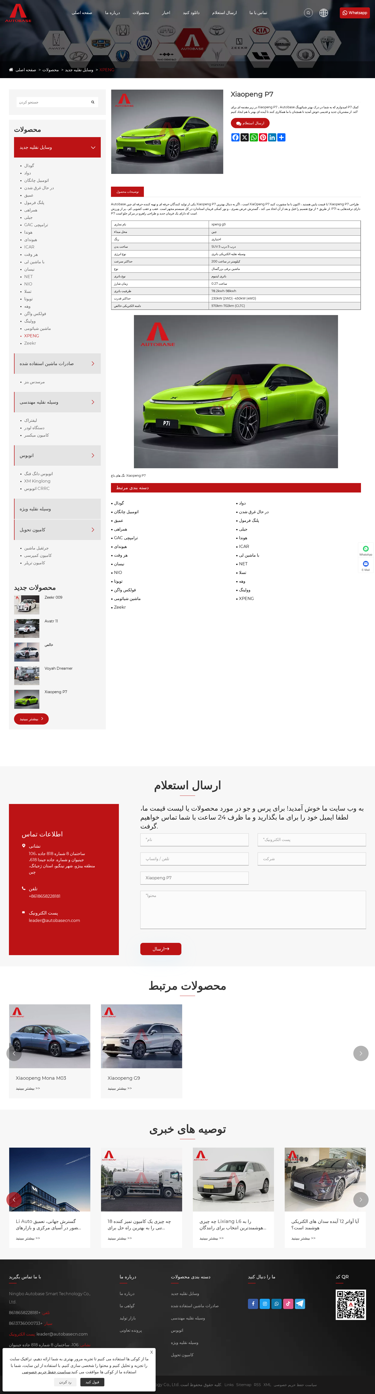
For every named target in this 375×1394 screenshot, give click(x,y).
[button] (14, 1053)
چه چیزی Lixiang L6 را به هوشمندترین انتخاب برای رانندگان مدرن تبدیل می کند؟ (231, 1225)
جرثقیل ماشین (36, 548)
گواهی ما (127, 1305)
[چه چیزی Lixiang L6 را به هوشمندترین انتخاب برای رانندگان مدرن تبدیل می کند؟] (233, 1179)
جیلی (28, 217)
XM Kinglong (37, 481)
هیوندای (30, 239)
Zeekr (30, 343)
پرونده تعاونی (131, 1330)
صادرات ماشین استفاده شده (47, 363)
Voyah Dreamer (59, 668)
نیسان (29, 269)
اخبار (166, 12)
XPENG (106, 69)
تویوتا (28, 298)
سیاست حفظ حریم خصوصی (295, 1385)
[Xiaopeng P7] (26, 692)
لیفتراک (30, 420)
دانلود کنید (191, 12)
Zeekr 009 (53, 597)
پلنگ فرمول (34, 202)
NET (28, 276)
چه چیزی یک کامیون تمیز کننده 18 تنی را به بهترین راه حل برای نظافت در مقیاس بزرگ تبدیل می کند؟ (139, 1225)
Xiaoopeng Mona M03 (41, 1078)
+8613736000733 (26, 1323)
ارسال (161, 949)
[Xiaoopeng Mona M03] (49, 1036)
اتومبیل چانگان (36, 180)
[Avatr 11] (26, 621)
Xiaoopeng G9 (124, 1078)
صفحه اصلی (82, 12)
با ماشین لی (34, 261)
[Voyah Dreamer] (26, 668)
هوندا (28, 232)
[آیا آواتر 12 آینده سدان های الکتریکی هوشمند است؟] (325, 1179)
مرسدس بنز (34, 381)
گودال (29, 165)
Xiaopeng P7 (56, 692)
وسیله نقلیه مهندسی (39, 402)
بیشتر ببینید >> (28, 1088)
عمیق (29, 195)
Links (229, 1385)
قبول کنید (92, 1382)
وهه (27, 306)
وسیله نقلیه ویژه (35, 509)
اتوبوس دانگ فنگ (38, 473)
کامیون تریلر (34, 562)
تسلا (27, 291)
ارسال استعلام (224, 12)
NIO (28, 284)
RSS (257, 1385)
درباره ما (112, 12)
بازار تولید (128, 1318)
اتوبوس (27, 455)
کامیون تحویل (32, 530)
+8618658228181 (44, 896)
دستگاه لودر (34, 427)
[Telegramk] (300, 1304)
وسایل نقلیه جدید (79, 69)
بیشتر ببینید (29, 718)
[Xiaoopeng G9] (141, 1036)
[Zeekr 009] (26, 597)
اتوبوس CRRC (37, 488)
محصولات (141, 12)
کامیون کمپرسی (38, 555)
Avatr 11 (51, 621)
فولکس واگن (35, 313)
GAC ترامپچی (36, 224)
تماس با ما (258, 12)
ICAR (29, 247)
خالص (49, 644)
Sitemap (243, 1385)
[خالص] (26, 645)
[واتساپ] (276, 1304)
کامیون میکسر (36, 435)
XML (267, 1385)
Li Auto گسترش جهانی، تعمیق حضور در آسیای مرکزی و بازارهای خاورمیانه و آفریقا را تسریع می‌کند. (49, 1225)
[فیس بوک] (253, 1304)
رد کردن (65, 1382)
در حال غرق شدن (39, 187)
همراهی (30, 210)
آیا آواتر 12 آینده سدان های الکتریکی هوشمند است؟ (325, 1225)
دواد (27, 173)
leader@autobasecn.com (54, 920)
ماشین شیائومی (37, 328)
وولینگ (30, 321)
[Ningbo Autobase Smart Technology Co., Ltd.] (23, 13)
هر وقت (31, 254)
